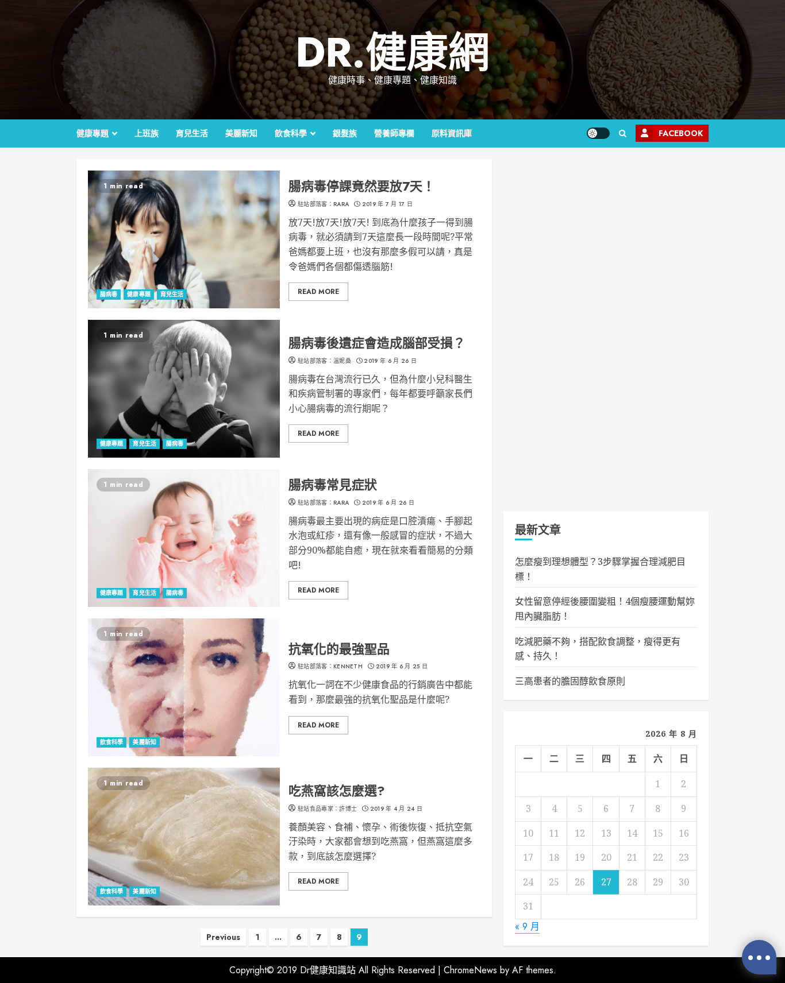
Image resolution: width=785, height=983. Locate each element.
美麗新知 (241, 133)
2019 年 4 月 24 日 (396, 809)
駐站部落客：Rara (323, 204)
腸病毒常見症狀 (184, 538)
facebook (681, 133)
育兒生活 (192, 133)
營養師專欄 (394, 133)
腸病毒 (108, 294)
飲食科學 (291, 133)
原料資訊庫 (452, 133)
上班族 (146, 133)
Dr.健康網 (392, 52)
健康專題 (92, 133)
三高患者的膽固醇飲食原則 (570, 681)
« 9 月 (527, 926)
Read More (318, 292)
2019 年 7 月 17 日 (387, 204)
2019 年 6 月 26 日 (390, 361)
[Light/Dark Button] (598, 133)
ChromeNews (470, 970)
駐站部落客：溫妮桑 (324, 361)
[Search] (622, 133)
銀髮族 (345, 133)
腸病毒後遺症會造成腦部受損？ (184, 389)
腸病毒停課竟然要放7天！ (184, 239)
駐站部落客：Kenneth (330, 667)
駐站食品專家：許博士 (327, 809)
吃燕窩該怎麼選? (184, 836)
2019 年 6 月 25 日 (402, 667)
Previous (223, 937)
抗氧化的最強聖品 (184, 687)
